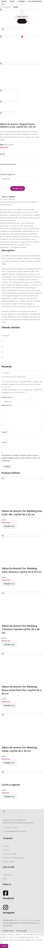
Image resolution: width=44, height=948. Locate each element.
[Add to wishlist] (4, 743)
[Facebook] (5, 893)
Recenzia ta (7, 405)
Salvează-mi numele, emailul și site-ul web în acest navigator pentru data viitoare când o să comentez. (21, 458)
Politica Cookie (8, 861)
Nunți (15, 7)
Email (5, 442)
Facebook (8, 898)
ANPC (5, 879)
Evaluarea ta (8, 397)
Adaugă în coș (17, 188)
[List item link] (22, 830)
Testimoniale (7, 875)
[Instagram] (5, 907)
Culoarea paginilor (8, 174)
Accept (4, 946)
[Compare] (4, 768)
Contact (6, 850)
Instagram (9, 912)
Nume (2, 154)
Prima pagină (5, 7)
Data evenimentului (8, 164)
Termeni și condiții (10, 854)
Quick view (11, 768)
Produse (6, 846)
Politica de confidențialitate (13, 858)
